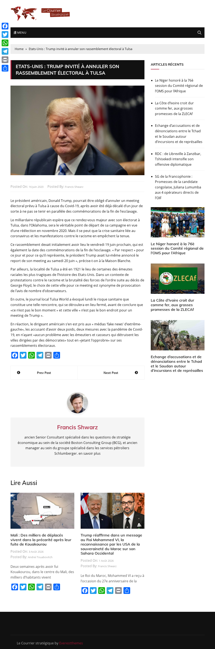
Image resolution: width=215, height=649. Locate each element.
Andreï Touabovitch (40, 557)
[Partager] (5, 68)
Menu (21, 32)
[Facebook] (5, 26)
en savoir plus (90, 453)
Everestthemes (71, 643)
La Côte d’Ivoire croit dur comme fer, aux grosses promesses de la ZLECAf (174, 108)
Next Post (111, 373)
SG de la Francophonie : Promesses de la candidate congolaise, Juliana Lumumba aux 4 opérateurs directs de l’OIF (178, 187)
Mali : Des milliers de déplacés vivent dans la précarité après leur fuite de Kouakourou (40, 540)
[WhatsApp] (5, 43)
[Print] (5, 60)
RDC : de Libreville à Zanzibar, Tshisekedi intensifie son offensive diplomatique (178, 159)
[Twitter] (5, 34)
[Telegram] (5, 51)
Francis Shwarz (74, 187)
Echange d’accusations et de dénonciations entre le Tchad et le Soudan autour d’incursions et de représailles (178, 133)
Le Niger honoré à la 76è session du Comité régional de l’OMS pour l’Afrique (179, 85)
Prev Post (44, 373)
